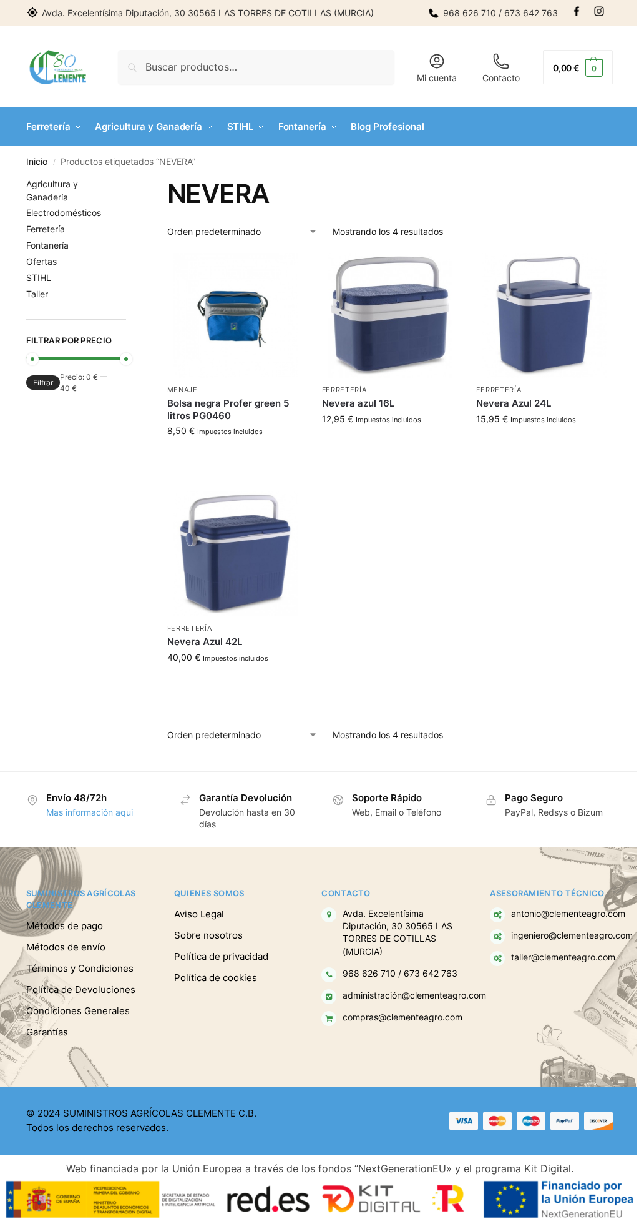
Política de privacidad (221, 956)
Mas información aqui (89, 812)
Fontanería (47, 245)
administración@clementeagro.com (414, 995)
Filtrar (43, 382)
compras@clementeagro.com (402, 1017)
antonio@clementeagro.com (568, 914)
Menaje (182, 389)
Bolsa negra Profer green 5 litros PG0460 (228, 409)
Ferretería (344, 389)
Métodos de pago (64, 926)
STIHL (38, 277)
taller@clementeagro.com (563, 957)
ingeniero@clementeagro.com (572, 935)
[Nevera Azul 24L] (544, 315)
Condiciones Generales (78, 1011)
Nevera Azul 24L (513, 403)
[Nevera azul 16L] (390, 315)
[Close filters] (130, 185)
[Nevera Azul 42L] (235, 553)
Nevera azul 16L (358, 403)
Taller (37, 294)
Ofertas (41, 261)
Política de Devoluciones (80, 989)
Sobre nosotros (208, 935)
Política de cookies (215, 978)
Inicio (36, 162)
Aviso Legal (199, 914)
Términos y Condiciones (80, 968)
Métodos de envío (65, 947)
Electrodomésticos (63, 212)
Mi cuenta (437, 77)
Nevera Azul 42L (204, 642)
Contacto (501, 77)
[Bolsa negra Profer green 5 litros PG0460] (235, 315)
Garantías (47, 1032)
